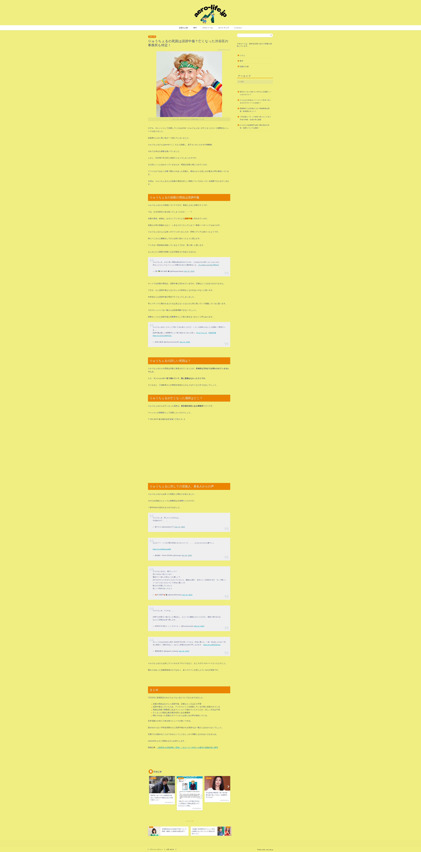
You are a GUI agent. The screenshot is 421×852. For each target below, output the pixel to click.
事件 (195, 28)
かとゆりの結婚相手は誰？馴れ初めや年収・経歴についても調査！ (254, 126)
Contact (238, 28)
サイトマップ (223, 28)
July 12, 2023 (189, 271)
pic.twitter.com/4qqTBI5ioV (208, 265)
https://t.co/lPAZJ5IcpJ (211, 645)
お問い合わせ (170, 849)
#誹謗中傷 (212, 333)
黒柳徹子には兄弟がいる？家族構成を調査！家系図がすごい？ (254, 110)
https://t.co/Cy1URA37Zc (162, 336)
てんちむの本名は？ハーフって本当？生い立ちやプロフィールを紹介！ (255, 101)
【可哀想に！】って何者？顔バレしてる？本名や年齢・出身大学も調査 (255, 118)
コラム (242, 55)
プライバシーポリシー (156, 849)
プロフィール (207, 28)
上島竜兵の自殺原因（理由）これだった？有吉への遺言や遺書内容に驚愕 (187, 747)
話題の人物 (183, 28)
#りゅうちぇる (201, 333)
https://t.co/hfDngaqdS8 (162, 549)
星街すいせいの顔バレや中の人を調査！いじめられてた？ (255, 93)
